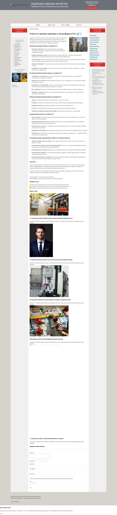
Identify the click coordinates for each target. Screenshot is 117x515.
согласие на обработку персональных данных (43, 478)
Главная (38, 25)
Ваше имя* (32, 464)
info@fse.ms (92, 5)
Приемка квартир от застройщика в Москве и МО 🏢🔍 (42, 177)
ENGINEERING (16, 50)
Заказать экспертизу (92, 8)
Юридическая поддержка (19, 30)
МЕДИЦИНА (16, 54)
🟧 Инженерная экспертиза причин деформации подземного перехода (46, 339)
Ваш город (32, 473)
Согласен (1, 513)
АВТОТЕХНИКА (17, 48)
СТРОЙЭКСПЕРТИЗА (18, 49)
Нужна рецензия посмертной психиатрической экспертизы (98, 93)
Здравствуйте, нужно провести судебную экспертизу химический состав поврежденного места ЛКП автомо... (98, 72)
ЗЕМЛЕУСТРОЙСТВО (18, 60)
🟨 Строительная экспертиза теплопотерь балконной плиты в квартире (46, 438)
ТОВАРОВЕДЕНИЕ (17, 64)
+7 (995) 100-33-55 (92, 3)
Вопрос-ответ (51, 25)
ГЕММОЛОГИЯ (17, 63)
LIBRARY (36, 29)
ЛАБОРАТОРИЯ (17, 53)
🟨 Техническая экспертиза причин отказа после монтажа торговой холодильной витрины (49, 186)
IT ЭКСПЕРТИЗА (17, 43)
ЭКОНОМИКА (16, 59)
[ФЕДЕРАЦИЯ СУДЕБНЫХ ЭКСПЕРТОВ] (19, 5)
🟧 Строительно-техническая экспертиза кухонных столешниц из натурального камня (48, 188)
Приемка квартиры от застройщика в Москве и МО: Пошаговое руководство (46, 178)
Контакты (79, 25)
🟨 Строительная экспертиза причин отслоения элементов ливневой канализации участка (49, 184)
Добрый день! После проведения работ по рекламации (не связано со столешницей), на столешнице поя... (98, 83)
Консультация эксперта (97, 64)
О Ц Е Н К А (16, 56)
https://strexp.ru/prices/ (54, 172)
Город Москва (93, 35)
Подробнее (70, 510)
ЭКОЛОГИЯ (16, 61)
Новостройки (32, 29)
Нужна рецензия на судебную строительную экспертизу (97, 89)
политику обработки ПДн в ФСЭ (66, 478)
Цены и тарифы (65, 25)
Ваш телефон (32, 468)
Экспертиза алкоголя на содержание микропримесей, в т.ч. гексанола (98, 78)
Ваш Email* (32, 461)
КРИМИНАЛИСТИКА (18, 46)
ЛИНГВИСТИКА (17, 45)
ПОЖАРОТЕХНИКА (17, 57)
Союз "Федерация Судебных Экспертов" (32, 498)
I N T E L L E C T (17, 52)
